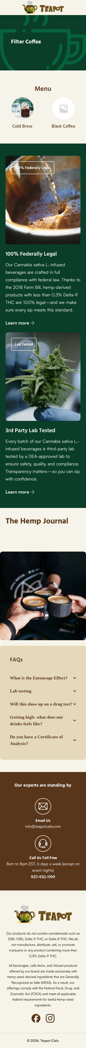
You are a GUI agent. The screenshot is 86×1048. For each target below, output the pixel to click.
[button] (43, 677)
